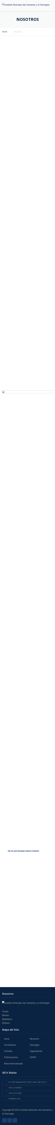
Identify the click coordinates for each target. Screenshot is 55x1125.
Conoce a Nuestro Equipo (27, 383)
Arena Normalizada (13, 1063)
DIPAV (33, 1057)
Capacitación (36, 1051)
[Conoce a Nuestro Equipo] (27, 372)
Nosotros (34, 1038)
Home (4, 31)
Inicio (6, 1038)
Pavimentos (10, 1045)
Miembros (7, 1019)
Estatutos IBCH (20, 833)
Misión (5, 1015)
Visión (5, 1011)
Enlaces (6, 1023)
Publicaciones (11, 1057)
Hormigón (34, 1045)
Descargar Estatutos (42, 834)
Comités (8, 1051)
